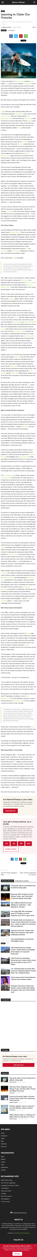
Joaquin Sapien (13, 1102)
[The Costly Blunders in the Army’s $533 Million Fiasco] (5, 941)
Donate (3, 1159)
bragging (29, 121)
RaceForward (25, 280)
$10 (6, 843)
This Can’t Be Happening (8, 1183)
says (17, 561)
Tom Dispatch (11, 30)
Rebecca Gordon (7, 27)
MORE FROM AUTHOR (21, 881)
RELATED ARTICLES (7, 881)
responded (10, 211)
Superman (25, 426)
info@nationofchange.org (22, 1233)
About (2, 1156)
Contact (3, 1170)
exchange (25, 141)
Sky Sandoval (13, 1082)
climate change (19, 81)
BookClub (4, 1144)
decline (31, 81)
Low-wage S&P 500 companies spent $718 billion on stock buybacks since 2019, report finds (22, 913)
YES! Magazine (5, 1199)
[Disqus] (18, 1026)
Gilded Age (13, 366)
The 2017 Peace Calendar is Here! (9, 874)
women (3, 329)
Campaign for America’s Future (10, 1185)
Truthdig (3, 1193)
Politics (2, 11)
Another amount (10, 849)
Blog (2, 1141)
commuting (4, 573)
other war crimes (6, 116)
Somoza (26, 645)
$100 (28, 843)
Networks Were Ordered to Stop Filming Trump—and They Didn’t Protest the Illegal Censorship (22, 896)
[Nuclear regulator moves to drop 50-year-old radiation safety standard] (4, 1109)
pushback (11, 299)
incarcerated (15, 251)
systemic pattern (29, 336)
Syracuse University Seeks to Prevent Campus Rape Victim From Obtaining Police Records (22, 1098)
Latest (3, 1138)
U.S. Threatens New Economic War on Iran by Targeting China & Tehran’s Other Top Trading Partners (23, 971)
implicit (3, 547)
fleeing (19, 127)
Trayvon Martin (17, 322)
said (14, 258)
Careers (3, 1162)
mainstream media (19, 331)
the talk (16, 317)
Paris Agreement (8, 475)
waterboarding (19, 114)
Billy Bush (20, 144)
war (7, 83)
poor (27, 248)
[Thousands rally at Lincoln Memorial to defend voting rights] (5, 888)
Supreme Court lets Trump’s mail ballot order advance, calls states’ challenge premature (22, 932)
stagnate (17, 357)
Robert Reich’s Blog (6, 1180)
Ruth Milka (12, 1110)
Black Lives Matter (30, 282)
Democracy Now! (6, 1191)
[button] (34, 2)
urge (28, 598)
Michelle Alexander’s (8, 577)
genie (7, 202)
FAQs (2, 1164)
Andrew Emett (13, 1118)
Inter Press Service (6, 1196)
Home (2, 1133)
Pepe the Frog (28, 118)
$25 (14, 843)
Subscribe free (10, 811)
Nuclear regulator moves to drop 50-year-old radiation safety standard (21, 1107)
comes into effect (6, 477)
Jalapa (28, 633)
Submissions (4, 1167)
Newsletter (4, 1136)
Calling (3, 111)
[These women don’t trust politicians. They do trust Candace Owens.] (5, 982)
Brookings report (18, 700)
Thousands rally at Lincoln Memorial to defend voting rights (22, 1079)
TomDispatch (5, 1188)
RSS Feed (3, 1146)
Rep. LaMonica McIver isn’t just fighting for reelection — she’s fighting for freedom (21, 905)
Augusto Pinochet (23, 457)
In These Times (5, 1201)
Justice (2, 990)
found (32, 727)
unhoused (4, 251)
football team (27, 83)
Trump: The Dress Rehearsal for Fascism (27, 874)
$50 (21, 843)
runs (28, 384)
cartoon (8, 155)
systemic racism (15, 232)
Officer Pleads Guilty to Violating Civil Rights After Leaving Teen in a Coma (22, 1116)
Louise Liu (12, 1092)
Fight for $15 (14, 373)
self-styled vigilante (30, 322)
